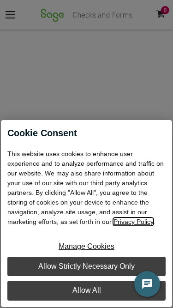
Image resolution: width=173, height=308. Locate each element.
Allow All (86, 290)
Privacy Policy (133, 221)
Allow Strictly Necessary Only (86, 266)
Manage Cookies (86, 246)
